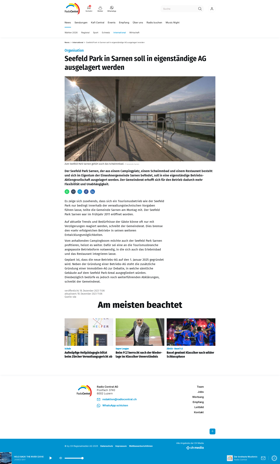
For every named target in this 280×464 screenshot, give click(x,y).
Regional (85, 32)
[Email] (79, 191)
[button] (111, 9)
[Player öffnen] (274, 458)
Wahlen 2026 (71, 32)
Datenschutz (106, 446)
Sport (95, 32)
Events (112, 22)
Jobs (201, 391)
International (119, 32)
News (68, 22)
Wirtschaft (134, 32)
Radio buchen (154, 22)
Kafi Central (97, 22)
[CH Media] (190, 447)
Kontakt (199, 412)
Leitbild (199, 407)
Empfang (124, 22)
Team (200, 386)
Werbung (198, 396)
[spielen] (50, 458)
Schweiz (106, 32)
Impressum (121, 446)
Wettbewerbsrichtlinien (141, 446)
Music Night (172, 22)
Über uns (138, 22)
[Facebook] (86, 191)
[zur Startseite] (72, 9)
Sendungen (81, 22)
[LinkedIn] (92, 191)
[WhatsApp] (67, 191)
